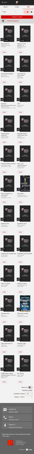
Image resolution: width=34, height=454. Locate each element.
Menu (4, 2)
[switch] (4, 21)
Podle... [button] (4, 12)
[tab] (5, 7)
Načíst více (25, 387)
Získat (4, 52)
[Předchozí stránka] (28, 397)
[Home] (17, 2)
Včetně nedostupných (13, 21)
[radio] (26, 12)
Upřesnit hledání (17, 17)
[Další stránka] (31, 397)
